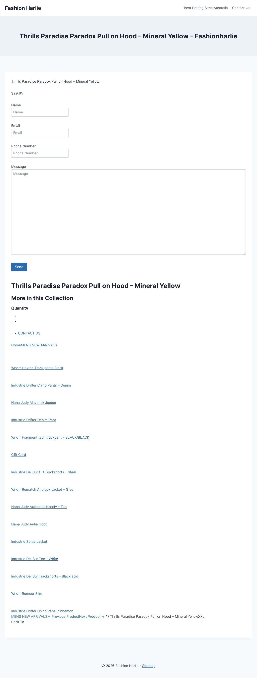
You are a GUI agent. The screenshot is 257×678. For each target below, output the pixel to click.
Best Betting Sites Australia (206, 8)
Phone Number (23, 146)
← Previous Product (63, 616)
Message (18, 167)
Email (15, 126)
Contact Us (241, 8)
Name (16, 105)
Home (16, 345)
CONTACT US (29, 333)
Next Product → (92, 616)
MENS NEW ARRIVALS (39, 345)
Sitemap (148, 666)
